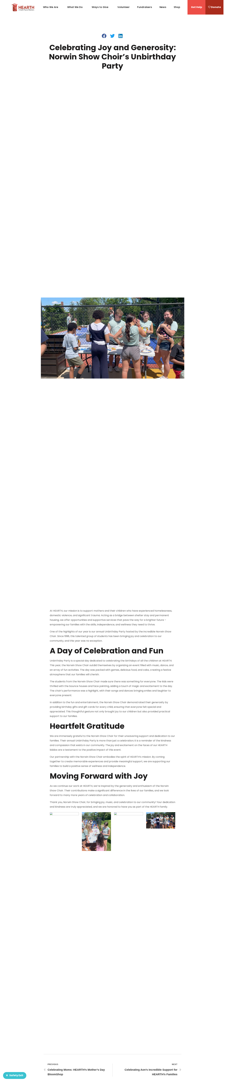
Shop (177, 7)
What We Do (75, 7)
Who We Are (50, 7)
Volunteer (123, 7)
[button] (197, 7)
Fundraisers (144, 7)
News (162, 7)
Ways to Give (100, 7)
